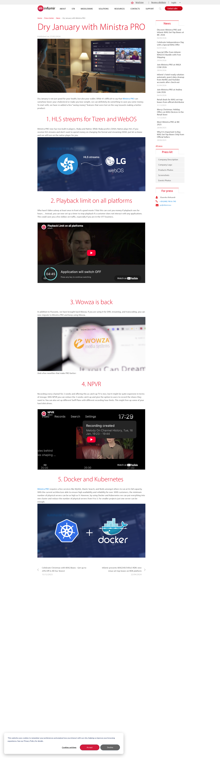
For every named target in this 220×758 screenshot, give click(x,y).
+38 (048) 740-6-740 (168, 201)
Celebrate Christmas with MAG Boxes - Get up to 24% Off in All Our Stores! (64, 569)
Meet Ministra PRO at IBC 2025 (168, 123)
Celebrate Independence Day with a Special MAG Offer (170, 43)
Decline (110, 747)
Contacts (135, 8)
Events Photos (164, 180)
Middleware (87, 8)
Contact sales (172, 8)
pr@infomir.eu (165, 205)
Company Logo (165, 164)
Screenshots (163, 175)
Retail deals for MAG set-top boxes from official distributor (170, 100)
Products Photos (165, 170)
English (173, 2)
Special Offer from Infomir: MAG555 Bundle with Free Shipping (169, 54)
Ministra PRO (128, 98)
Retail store (140, 2)
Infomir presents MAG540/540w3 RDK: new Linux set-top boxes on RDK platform (121, 569)
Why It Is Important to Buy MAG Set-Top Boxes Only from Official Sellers (170, 134)
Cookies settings (69, 747)
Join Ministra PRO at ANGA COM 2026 (169, 65)
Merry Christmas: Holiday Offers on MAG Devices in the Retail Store (170, 112)
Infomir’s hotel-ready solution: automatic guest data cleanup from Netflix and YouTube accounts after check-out (170, 78)
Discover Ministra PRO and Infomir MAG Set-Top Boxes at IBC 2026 (170, 32)
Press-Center (49, 18)
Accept (90, 747)
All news (159, 146)
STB (73, 8)
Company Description (168, 159)
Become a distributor (158, 2)
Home (39, 18)
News (58, 18)
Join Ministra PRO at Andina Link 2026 (169, 90)
